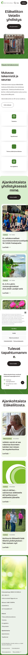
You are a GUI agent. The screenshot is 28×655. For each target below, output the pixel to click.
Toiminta (4, 620)
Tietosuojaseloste (6, 652)
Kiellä (14, 333)
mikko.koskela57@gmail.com (10, 598)
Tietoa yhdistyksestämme (9, 617)
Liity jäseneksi (13, 26)
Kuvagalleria (5, 623)
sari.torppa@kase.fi (7, 608)
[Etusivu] (7, 2)
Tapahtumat (5, 637)
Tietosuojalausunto (18, 341)
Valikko (24, 3)
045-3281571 (5, 595)
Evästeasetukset (6, 648)
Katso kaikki (13, 197)
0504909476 (5, 605)
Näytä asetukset (14, 338)
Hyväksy (14, 328)
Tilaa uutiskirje (16, 652)
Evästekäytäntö (8, 341)
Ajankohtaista (5, 634)
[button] (25, 312)
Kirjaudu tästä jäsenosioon (10, 65)
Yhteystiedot (5, 626)
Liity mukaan (7, 105)
